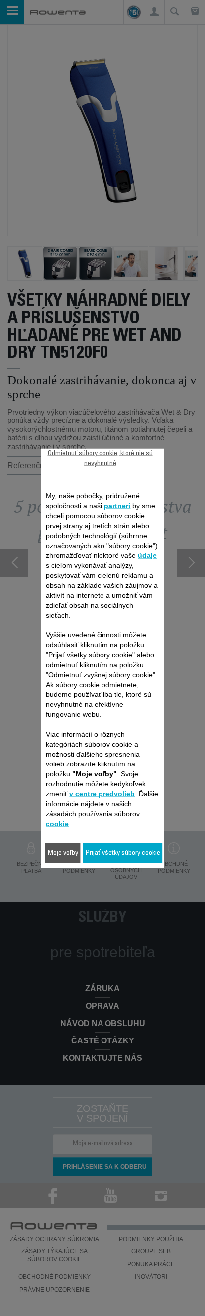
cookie (57, 823)
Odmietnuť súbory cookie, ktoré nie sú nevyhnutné (100, 458)
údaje (147, 555)
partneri (117, 505)
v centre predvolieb (102, 793)
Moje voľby (63, 852)
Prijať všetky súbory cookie (123, 852)
